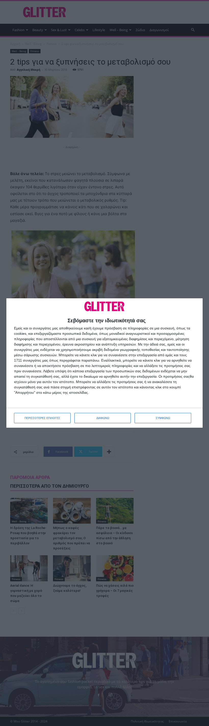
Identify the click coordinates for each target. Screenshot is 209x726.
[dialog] (104, 363)
